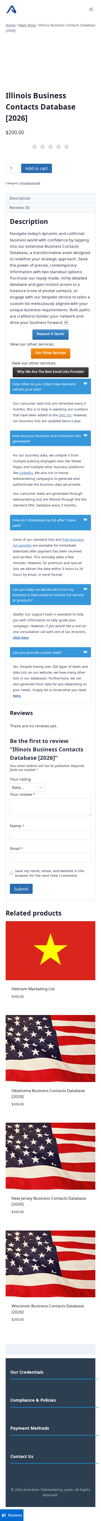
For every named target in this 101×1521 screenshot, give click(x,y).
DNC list (65, 415)
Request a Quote (50, 334)
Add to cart (36, 168)
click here (20, 637)
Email (16, 848)
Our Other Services (50, 353)
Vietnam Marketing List (33, 988)
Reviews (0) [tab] (19, 207)
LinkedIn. (27, 472)
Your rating (20, 779)
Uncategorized (30, 183)
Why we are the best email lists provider (50, 372)
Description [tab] (19, 198)
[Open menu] (91, 9)
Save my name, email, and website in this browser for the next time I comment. (49, 873)
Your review (22, 794)
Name (17, 825)
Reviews (15, 1515)
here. (17, 695)
